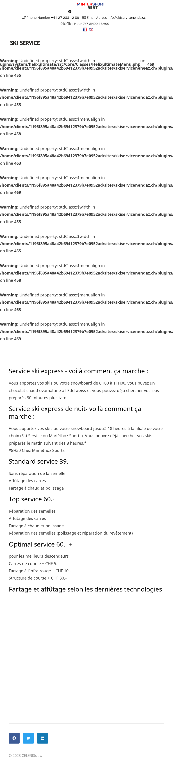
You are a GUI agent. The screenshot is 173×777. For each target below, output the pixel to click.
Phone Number (38, 17)
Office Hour (73, 23)
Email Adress (97, 17)
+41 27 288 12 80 (65, 17)
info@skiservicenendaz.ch (128, 17)
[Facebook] (69, 11)
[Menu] (161, 64)
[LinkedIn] (42, 738)
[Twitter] (28, 738)
